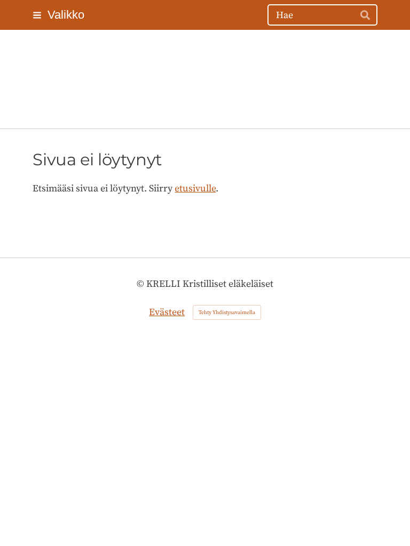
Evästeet (167, 312)
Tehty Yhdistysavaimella (227, 312)
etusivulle (195, 188)
